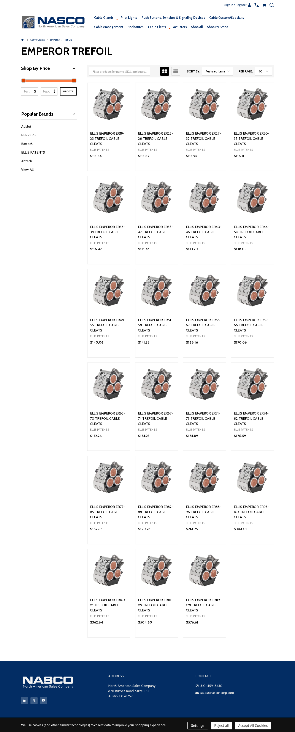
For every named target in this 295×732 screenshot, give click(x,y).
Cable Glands (104, 18)
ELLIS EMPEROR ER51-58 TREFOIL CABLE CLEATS (155, 325)
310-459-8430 (211, 686)
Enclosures (136, 27)
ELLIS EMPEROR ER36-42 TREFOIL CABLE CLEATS (155, 232)
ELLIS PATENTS (33, 152)
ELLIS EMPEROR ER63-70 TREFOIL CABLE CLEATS (107, 418)
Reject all (221, 725)
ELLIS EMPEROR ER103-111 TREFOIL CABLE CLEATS (108, 605)
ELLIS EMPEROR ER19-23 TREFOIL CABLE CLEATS (107, 138)
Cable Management (108, 27)
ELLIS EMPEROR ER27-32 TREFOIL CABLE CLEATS (203, 138)
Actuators (180, 27)
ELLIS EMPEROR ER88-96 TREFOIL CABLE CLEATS (203, 512)
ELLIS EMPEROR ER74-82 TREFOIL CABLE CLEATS (251, 418)
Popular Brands (37, 114)
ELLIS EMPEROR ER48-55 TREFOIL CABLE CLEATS (107, 325)
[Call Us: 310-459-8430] (256, 5)
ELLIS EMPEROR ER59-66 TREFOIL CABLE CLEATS (251, 325)
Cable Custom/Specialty (226, 18)
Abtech (26, 161)
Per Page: (245, 71)
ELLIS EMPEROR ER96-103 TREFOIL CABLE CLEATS (251, 512)
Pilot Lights (129, 18)
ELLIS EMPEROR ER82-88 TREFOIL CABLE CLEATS (155, 512)
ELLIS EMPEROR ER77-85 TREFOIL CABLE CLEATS (107, 512)
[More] (117, 19)
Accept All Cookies (253, 725)
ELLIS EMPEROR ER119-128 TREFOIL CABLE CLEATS (203, 605)
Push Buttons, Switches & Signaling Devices (173, 18)
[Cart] (264, 5)
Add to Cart (116, 171)
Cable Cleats (157, 27)
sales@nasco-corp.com (217, 693)
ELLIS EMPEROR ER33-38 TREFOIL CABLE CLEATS (107, 232)
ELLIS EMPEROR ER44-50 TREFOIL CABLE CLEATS (251, 232)
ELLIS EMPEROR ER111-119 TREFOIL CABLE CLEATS (155, 605)
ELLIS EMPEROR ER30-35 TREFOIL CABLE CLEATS (251, 138)
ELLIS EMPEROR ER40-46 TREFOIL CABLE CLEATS (204, 232)
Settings (198, 725)
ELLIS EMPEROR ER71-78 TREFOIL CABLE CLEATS (203, 418)
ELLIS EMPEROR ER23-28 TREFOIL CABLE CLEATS (155, 138)
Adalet (26, 126)
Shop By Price (35, 68)
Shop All (197, 27)
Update (68, 91)
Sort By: (193, 71)
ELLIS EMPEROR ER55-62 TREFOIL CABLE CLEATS (203, 325)
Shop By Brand (217, 27)
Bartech (27, 144)
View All (27, 170)
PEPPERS (28, 135)
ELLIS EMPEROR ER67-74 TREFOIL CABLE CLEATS (155, 418)
